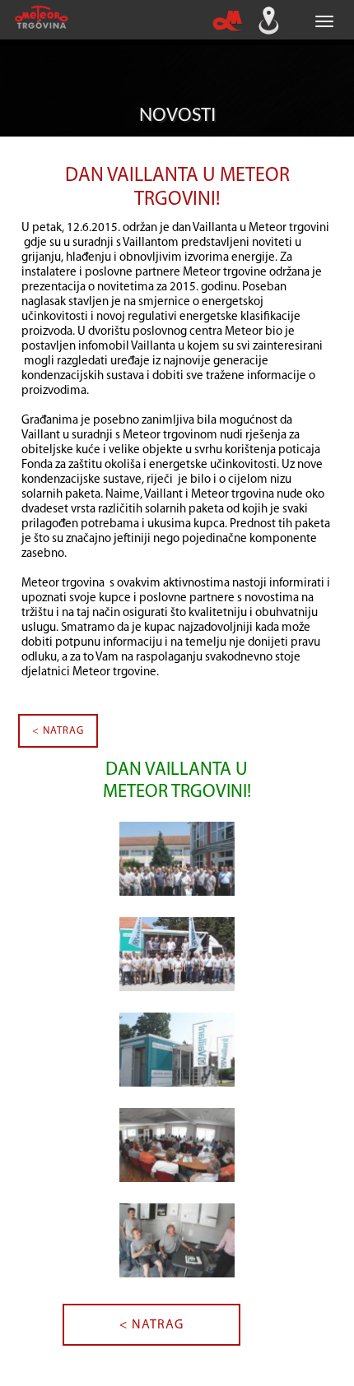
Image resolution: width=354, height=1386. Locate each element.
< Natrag (58, 730)
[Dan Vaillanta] (177, 871)
